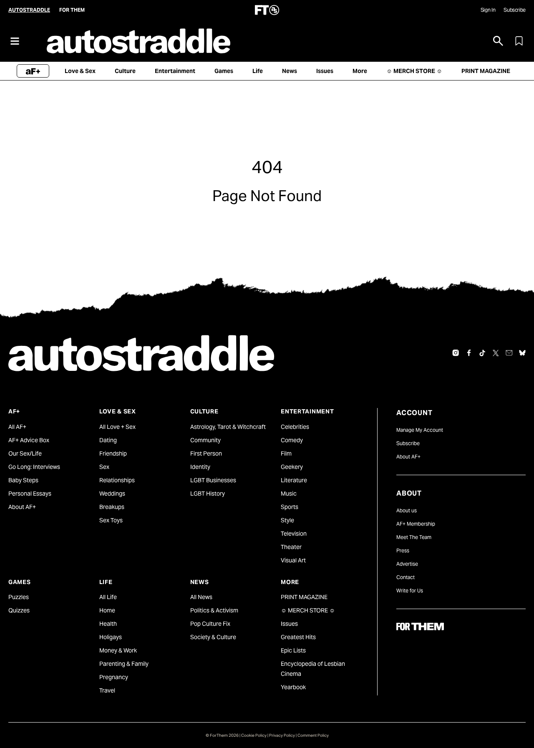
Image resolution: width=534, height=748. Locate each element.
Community (205, 440)
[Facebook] (469, 353)
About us (406, 510)
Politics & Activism (214, 610)
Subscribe (515, 10)
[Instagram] (455, 353)
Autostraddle (29, 10)
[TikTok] (482, 353)
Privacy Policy (282, 735)
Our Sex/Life (25, 453)
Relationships (117, 480)
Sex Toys (111, 520)
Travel (107, 690)
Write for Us (409, 590)
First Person (206, 453)
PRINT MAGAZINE (304, 597)
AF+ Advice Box (28, 440)
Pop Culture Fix (210, 623)
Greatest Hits (298, 637)
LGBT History (207, 493)
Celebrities (295, 427)
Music (289, 493)
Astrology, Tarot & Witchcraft (228, 427)
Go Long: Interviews (34, 467)
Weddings (112, 493)
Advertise (407, 564)
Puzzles (18, 597)
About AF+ (22, 507)
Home (107, 610)
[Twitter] (495, 353)
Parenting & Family (124, 663)
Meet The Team (413, 537)
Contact (405, 577)
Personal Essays (29, 493)
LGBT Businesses (213, 480)
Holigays (110, 637)
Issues (289, 623)
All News (201, 597)
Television (294, 533)
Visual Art (293, 560)
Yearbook (293, 687)
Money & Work (118, 650)
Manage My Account (419, 430)
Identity (200, 467)
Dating (108, 440)
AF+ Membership (415, 524)
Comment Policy (313, 735)
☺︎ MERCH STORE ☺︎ (308, 610)
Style (287, 520)
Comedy (292, 440)
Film (286, 453)
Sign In (488, 10)
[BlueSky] (522, 353)
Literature (294, 480)
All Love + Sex (117, 427)
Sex (104, 467)
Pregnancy (113, 677)
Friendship (113, 453)
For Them (72, 10)
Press (402, 550)
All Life (108, 597)
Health (108, 623)
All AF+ (17, 427)
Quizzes (19, 610)
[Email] (509, 353)
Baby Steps (23, 480)
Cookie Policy (254, 735)
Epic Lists (293, 650)
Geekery (292, 467)
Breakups (111, 507)
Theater (291, 547)
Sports (289, 507)
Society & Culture (213, 637)
